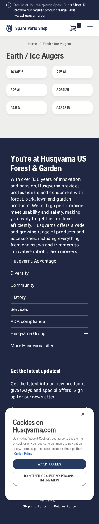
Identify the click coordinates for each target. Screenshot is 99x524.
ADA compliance (28, 321)
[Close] (83, 414)
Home (32, 44)
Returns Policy (65, 506)
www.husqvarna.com (31, 15)
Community (23, 285)
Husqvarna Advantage (33, 261)
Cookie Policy (23, 454)
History (18, 297)
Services (19, 309)
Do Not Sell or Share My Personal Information (49, 478)
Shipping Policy (35, 506)
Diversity (20, 273)
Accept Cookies (49, 464)
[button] (73, 28)
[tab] (49, 333)
